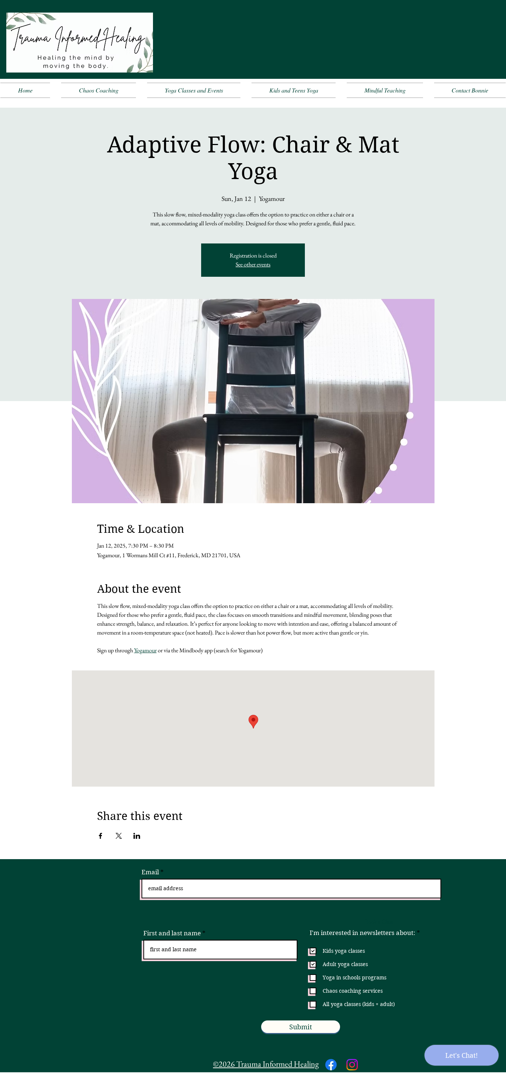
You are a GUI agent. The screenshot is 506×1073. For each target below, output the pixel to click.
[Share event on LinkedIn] (136, 836)
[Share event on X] (118, 836)
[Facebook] (331, 1064)
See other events (253, 264)
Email (150, 872)
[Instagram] (352, 1064)
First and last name (172, 933)
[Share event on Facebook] (100, 836)
